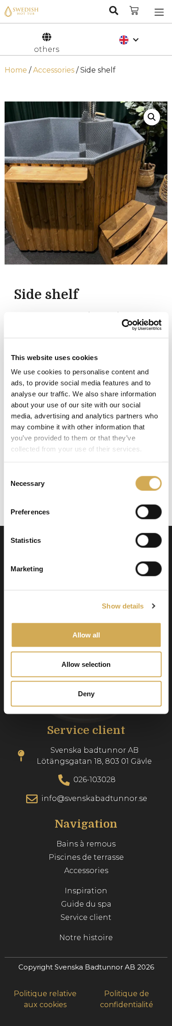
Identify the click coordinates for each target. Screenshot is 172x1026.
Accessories (53, 70)
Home (16, 70)
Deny (86, 693)
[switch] (148, 511)
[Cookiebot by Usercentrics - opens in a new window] (122, 325)
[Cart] (134, 10)
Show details (123, 606)
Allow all (86, 634)
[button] (159, 11)
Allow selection (86, 664)
